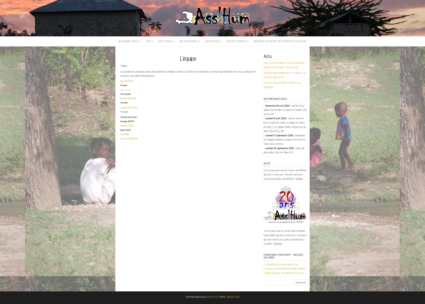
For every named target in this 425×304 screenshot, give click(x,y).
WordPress (212, 296)
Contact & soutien (237, 41)
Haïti (149, 41)
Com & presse (212, 41)
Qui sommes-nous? (129, 41)
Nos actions (165, 41)
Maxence (124, 98)
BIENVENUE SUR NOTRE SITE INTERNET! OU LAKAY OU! (280, 41)
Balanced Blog (233, 296)
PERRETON (134, 138)
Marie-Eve (124, 125)
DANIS (131, 125)
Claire (122, 134)
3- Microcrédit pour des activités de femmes (283, 272)
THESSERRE (132, 98)
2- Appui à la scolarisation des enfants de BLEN (285, 268)
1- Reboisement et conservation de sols (281, 264)
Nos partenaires (188, 41)
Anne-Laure (125, 138)
